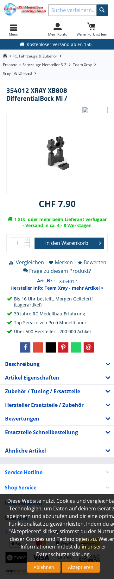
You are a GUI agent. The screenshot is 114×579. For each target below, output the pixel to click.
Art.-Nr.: (46, 281)
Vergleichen (30, 262)
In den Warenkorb (66, 242)
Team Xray (82, 64)
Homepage (5, 56)
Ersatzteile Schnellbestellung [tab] (41, 432)
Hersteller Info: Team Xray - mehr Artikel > (57, 288)
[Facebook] (25, 347)
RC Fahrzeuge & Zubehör (35, 56)
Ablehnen (44, 567)
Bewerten (95, 262)
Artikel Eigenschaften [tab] (32, 377)
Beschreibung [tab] (22, 363)
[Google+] (38, 347)
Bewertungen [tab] (22, 418)
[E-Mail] (89, 347)
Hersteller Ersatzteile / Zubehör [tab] (44, 404)
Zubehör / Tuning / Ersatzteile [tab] (42, 391)
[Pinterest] (63, 347)
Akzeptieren (80, 567)
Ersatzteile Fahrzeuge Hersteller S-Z (34, 64)
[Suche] (102, 10)
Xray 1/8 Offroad (17, 73)
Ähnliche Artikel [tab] (25, 450)
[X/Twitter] (51, 347)
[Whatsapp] (76, 347)
